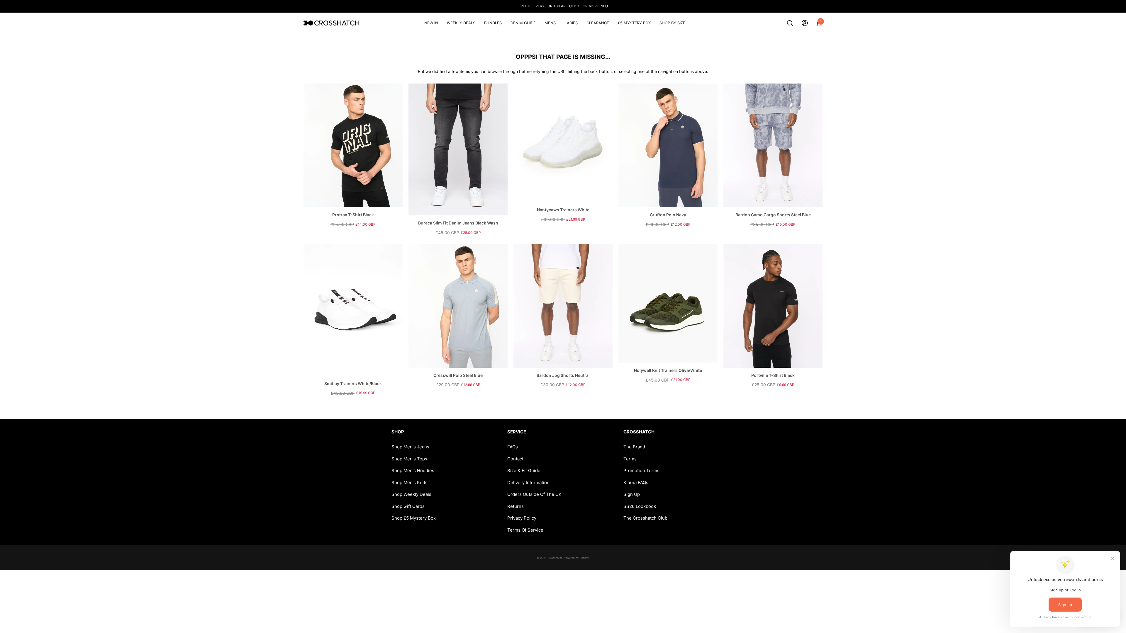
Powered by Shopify (576, 557)
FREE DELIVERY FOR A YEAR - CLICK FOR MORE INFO (563, 6)
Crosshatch (555, 557)
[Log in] (804, 23)
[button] (790, 23)
